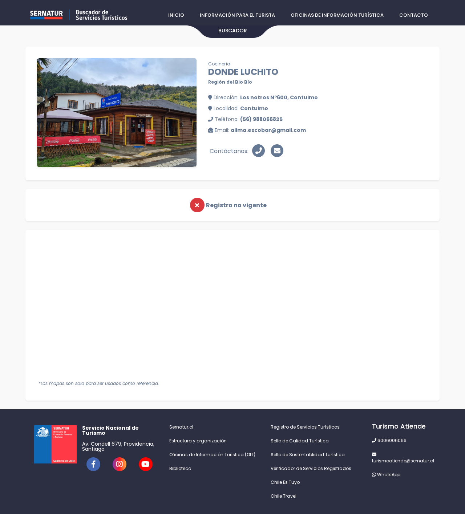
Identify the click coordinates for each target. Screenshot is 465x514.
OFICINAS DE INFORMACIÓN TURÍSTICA (337, 15)
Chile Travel (283, 496)
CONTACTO (413, 15)
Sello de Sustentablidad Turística (308, 454)
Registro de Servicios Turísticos (305, 427)
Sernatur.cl (181, 427)
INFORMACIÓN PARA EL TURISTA (237, 15)
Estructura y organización (198, 441)
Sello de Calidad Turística (300, 441)
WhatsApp (388, 474)
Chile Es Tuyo (285, 482)
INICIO (176, 15)
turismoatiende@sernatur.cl (401, 461)
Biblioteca (180, 468)
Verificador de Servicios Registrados (311, 468)
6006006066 (391, 440)
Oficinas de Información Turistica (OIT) (212, 454)
